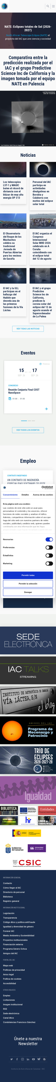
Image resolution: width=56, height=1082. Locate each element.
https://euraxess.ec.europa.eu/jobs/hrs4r (28, 820)
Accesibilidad (9, 983)
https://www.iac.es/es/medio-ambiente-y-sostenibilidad (9, 820)
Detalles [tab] (25, 495)
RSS (5, 1009)
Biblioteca (8, 896)
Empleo (6, 995)
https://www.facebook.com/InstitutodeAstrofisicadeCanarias (17, 1059)
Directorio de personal (14, 892)
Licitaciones (9, 1000)
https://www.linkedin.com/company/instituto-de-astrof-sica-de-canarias (28, 1059)
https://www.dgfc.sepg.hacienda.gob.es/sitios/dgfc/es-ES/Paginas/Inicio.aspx (28, 810)
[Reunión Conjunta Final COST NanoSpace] (46, 408)
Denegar (28, 592)
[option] (28, 387)
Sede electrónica (11, 1013)
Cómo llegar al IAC (12, 888)
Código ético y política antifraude (19, 922)
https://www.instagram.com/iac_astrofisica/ (22, 1059)
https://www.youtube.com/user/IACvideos (33, 1059)
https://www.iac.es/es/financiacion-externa (47, 810)
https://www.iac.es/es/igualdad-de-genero (28, 790)
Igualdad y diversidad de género (18, 926)
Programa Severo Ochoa (15, 949)
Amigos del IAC (10, 953)
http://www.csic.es (27, 863)
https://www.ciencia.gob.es (26, 833)
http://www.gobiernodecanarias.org (14, 848)
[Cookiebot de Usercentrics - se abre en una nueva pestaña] (41, 487)
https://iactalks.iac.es (28, 670)
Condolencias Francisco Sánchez (19, 1022)
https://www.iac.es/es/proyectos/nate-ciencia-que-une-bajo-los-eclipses (28, 760)
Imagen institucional (13, 1004)
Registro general (11, 901)
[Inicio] (4, 6)
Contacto (7, 883)
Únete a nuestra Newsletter (28, 1041)
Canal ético (8, 1018)
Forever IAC (8, 931)
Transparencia (10, 918)
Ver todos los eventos (27, 430)
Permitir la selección (28, 584)
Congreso (13, 386)
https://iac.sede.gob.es (28, 640)
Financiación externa (13, 944)
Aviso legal (8, 974)
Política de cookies (12, 979)
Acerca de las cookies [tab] (43, 495)
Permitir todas (28, 575)
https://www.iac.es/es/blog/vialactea (28, 700)
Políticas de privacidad (14, 970)
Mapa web (8, 965)
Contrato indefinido (17, 476)
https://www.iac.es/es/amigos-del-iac (28, 730)
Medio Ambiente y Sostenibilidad (18, 935)
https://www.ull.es (37, 848)
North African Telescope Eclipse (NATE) (26, 35)
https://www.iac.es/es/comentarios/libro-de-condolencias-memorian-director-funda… (47, 820)
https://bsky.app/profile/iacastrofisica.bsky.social (39, 1059)
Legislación (8, 913)
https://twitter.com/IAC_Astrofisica (11, 1059)
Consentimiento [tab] (10, 495)
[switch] (49, 547)
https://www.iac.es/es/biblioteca (9, 810)
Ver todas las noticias (28, 329)
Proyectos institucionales (15, 940)
